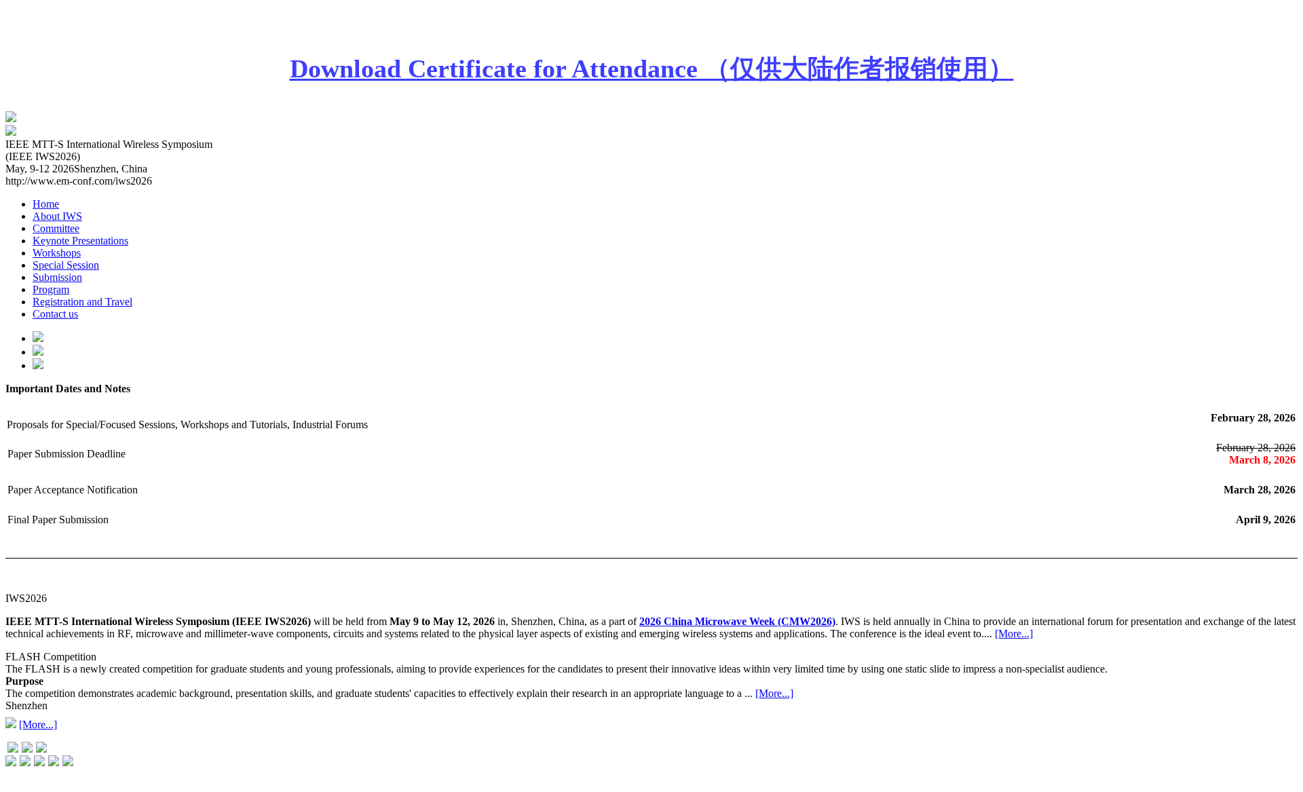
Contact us (55, 314)
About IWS (57, 216)
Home (46, 204)
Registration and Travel (82, 301)
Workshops (57, 253)
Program (51, 289)
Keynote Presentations (80, 240)
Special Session (66, 265)
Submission (57, 277)
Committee (56, 228)
